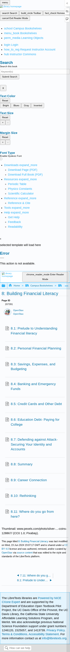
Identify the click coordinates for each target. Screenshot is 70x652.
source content (25, 552)
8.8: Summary (22, 464)
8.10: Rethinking (23, 496)
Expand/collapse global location (66, 285)
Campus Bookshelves (41, 285)
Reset (5, 100)
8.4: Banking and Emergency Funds (33, 386)
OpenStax (18, 310)
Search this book (8, 66)
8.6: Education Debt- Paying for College (35, 422)
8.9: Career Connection (29, 480)
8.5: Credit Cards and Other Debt (36, 404)
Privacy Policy (56, 630)
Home (16, 285)
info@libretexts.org (53, 638)
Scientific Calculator (21, 193)
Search (6, 648)
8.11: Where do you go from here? (32, 514)
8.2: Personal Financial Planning (36, 348)
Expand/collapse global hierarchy (5, 286)
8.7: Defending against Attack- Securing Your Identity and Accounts (34, 444)
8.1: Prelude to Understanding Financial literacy (34, 330)
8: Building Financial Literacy (33, 541)
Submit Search (9, 76)
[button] (14, 222)
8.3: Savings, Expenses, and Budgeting (33, 366)
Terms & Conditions (14, 634)
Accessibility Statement (44, 634)
